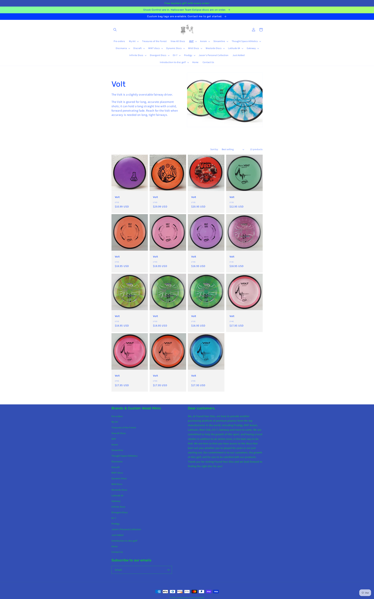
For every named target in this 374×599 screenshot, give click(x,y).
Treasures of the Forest (123, 427)
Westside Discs (119, 489)
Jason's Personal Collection (126, 529)
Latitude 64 (117, 495)
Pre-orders (117, 416)
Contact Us (117, 551)
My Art (114, 421)
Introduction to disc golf (124, 540)
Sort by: (214, 149)
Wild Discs (116, 484)
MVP (113, 438)
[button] (115, 29)
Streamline (117, 450)
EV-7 (113, 518)
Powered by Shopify (196, 597)
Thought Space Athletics (124, 455)
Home (114, 546)
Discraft (115, 467)
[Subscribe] (168, 570)
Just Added (117, 535)
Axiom (114, 444)
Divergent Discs (119, 512)
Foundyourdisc (182, 597)
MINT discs (117, 472)
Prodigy (115, 523)
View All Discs (118, 433)
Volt (117, 197)
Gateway (116, 501)
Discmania (117, 461)
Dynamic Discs (119, 478)
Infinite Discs (118, 506)
